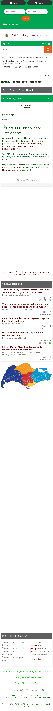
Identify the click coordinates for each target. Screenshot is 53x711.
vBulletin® (26, 695)
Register (39, 3)
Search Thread (26, 90)
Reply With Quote (28, 180)
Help (13, 3)
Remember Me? (11, 24)
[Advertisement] (26, 215)
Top (36, 683)
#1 (49, 98)
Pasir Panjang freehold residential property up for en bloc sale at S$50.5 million (27, 273)
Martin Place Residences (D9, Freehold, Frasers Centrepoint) (22, 334)
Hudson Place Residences (26, 81)
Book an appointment (12, 167)
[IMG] (33, 648)
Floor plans (7, 170)
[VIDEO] (34, 651)
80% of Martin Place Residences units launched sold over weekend (22, 348)
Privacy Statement (23, 683)
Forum (11, 57)
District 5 (6, 66)
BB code (34, 642)
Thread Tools (8, 90)
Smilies (33, 645)
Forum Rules (36, 658)
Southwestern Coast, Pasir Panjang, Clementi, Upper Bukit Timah (24, 62)
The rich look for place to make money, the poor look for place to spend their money (25, 305)
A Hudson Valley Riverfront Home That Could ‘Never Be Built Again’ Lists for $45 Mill (26, 291)
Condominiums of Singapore (31, 57)
